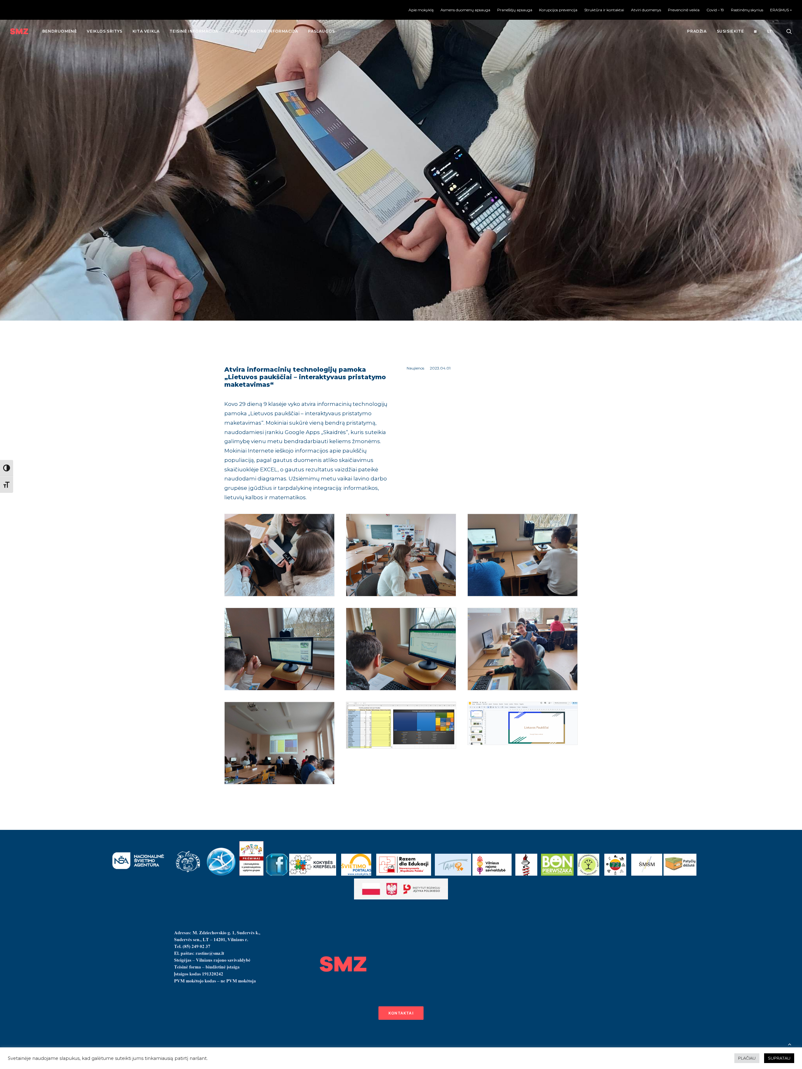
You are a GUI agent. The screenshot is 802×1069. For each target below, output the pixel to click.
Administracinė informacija (263, 31)
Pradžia (696, 31)
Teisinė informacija (193, 31)
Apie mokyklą (421, 10)
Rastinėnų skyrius (747, 10)
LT (769, 31)
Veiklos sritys (104, 31)
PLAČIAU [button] (747, 1058)
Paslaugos (321, 31)
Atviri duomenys (646, 10)
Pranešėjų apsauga (514, 10)
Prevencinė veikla (684, 10)
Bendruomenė (59, 31)
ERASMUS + (781, 10)
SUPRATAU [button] (779, 1058)
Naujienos (415, 368)
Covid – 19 (715, 10)
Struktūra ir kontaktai (604, 10)
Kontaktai (401, 1013)
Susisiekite (730, 31)
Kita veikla (146, 31)
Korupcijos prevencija (558, 10)
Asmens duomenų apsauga (465, 10)
